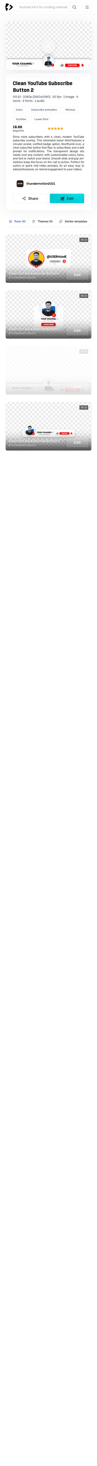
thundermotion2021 (40, 183)
